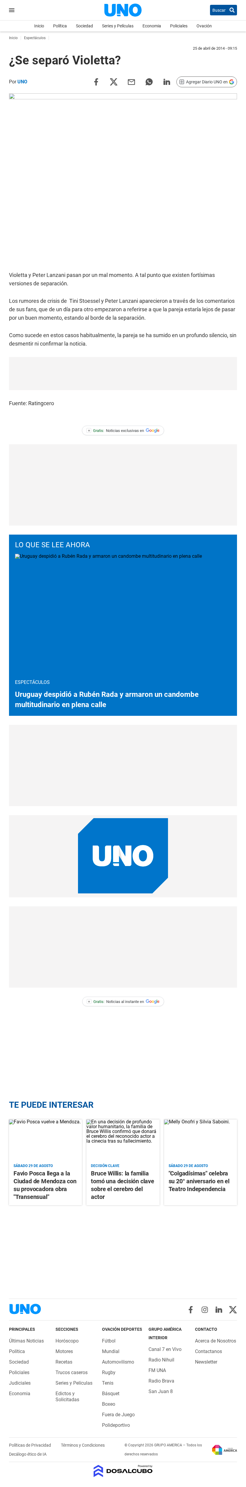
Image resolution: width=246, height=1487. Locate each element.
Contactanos (208, 1351)
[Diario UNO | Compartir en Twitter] (113, 81)
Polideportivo (116, 1425)
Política (60, 25)
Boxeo (108, 1404)
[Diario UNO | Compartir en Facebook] (96, 81)
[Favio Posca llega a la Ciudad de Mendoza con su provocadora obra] (45, 1140)
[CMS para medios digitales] (123, 1471)
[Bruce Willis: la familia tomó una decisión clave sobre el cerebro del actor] (122, 1140)
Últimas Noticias (26, 1341)
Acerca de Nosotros (215, 1341)
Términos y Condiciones (83, 1445)
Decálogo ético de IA (27, 1454)
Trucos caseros (72, 1372)
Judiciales (20, 1383)
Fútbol (109, 1341)
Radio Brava (161, 1381)
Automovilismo (118, 1362)
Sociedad (84, 25)
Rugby (109, 1372)
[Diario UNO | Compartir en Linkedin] (166, 81)
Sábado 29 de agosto (33, 1166)
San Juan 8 (160, 1391)
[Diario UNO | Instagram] (205, 1309)
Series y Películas (118, 25)
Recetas (64, 1362)
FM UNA (157, 1370)
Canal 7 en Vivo (165, 1349)
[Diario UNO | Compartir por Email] (131, 81)
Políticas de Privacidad (30, 1445)
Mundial (110, 1351)
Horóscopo (67, 1341)
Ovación (204, 25)
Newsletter (206, 1362)
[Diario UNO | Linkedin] (219, 1309)
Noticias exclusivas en (116, 430)
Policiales (179, 25)
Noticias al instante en (116, 1001)
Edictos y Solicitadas (67, 1396)
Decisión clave (105, 1166)
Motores (64, 1351)
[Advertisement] (123, 373)
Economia (151, 25)
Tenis (107, 1383)
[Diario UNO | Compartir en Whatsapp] (149, 81)
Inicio (39, 25)
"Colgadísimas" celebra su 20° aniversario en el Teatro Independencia (199, 1181)
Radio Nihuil (161, 1360)
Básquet (110, 1393)
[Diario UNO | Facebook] (191, 1309)
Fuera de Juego (118, 1414)
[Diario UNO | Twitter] (233, 1309)
